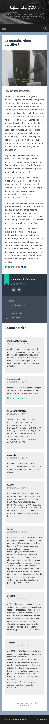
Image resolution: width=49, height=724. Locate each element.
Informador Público (24, 8)
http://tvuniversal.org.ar (17, 398)
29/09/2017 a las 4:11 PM (17, 414)
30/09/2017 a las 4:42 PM (17, 532)
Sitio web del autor (19, 289)
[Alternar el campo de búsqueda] (45, 28)
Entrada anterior (15, 313)
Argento (11, 642)
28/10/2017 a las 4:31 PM (17, 645)
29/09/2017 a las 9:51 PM (17, 488)
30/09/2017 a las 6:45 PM (17, 599)
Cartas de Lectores (17, 305)
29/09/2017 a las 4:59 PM (17, 458)
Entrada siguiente (16, 317)
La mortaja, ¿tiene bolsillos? (18, 43)
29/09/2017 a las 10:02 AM (18, 344)
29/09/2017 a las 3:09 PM (17, 382)
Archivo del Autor (13, 289)
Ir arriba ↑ (41, 719)
